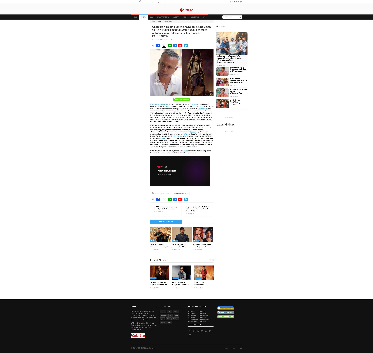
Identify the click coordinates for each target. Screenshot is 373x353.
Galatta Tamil (191, 311)
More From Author (166, 222)
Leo (162, 119)
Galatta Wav (202, 317)
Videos (185, 17)
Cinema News (167, 21)
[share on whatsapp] (170, 45)
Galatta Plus (191, 313)
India (171, 315)
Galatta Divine (192, 315)
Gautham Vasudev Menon (159, 104)
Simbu (162, 138)
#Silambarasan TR (166, 193)
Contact (169, 2)
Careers (177, 2)
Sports (162, 319)
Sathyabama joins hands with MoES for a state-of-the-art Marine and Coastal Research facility (197, 209)
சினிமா (151, 17)
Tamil (159, 21)
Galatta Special (163, 17)
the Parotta (186, 134)
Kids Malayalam (192, 321)
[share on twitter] (164, 46)
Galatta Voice (202, 311)
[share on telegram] (186, 45)
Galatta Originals (203, 315)
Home (135, 17)
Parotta (192, 132)
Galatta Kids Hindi (204, 319)
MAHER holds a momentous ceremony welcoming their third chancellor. (165, 208)
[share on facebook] (158, 45)
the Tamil (194, 104)
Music (186, 151)
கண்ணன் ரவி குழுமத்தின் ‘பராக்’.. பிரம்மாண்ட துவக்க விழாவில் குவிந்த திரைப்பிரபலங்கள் (229, 59)
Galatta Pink (202, 313)
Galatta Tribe (191, 317)
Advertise (195, 17)
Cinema (143, 17)
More (204, 17)
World (176, 315)
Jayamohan (178, 136)
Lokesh (198, 119)
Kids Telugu (202, 321)
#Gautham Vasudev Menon (181, 193)
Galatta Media (203, 109)
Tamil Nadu (164, 315)
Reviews (175, 319)
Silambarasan (198, 106)
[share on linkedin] (175, 45)
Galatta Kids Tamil (193, 319)
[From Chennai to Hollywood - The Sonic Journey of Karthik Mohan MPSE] (181, 272)
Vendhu (168, 106)
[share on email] (180, 45)
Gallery (176, 17)
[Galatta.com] (186, 8)
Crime (168, 319)
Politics (176, 312)
